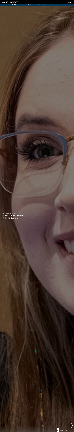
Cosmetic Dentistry (22, 4)
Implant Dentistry (13, 4)
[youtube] (72, 425)
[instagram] (72, 423)
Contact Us (62, 4)
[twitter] (72, 430)
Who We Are (46, 4)
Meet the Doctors (54, 4)
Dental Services (31, 4)
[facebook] (72, 428)
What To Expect (39, 4)
